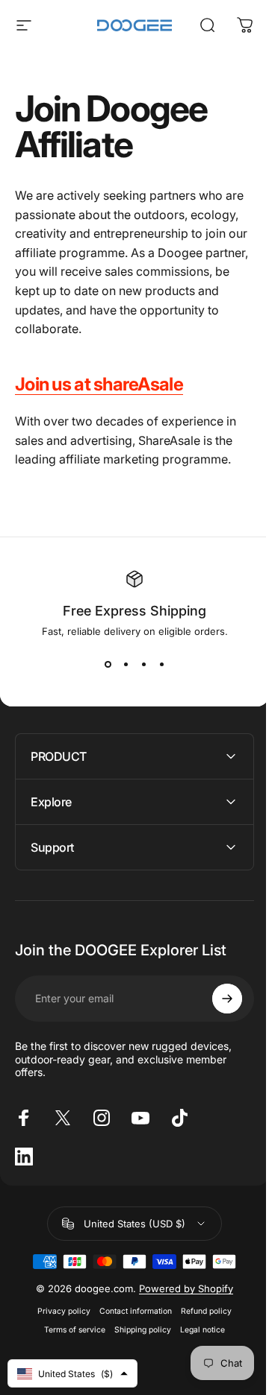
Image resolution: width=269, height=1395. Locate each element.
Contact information (130, 1311)
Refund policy (201, 1311)
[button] (72, 1373)
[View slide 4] (161, 664)
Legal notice (197, 1330)
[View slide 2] (125, 664)
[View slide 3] (143, 664)
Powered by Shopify (181, 1288)
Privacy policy (58, 1311)
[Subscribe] (216, 998)
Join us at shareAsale (99, 384)
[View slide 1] (108, 664)
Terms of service (69, 1330)
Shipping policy (137, 1330)
